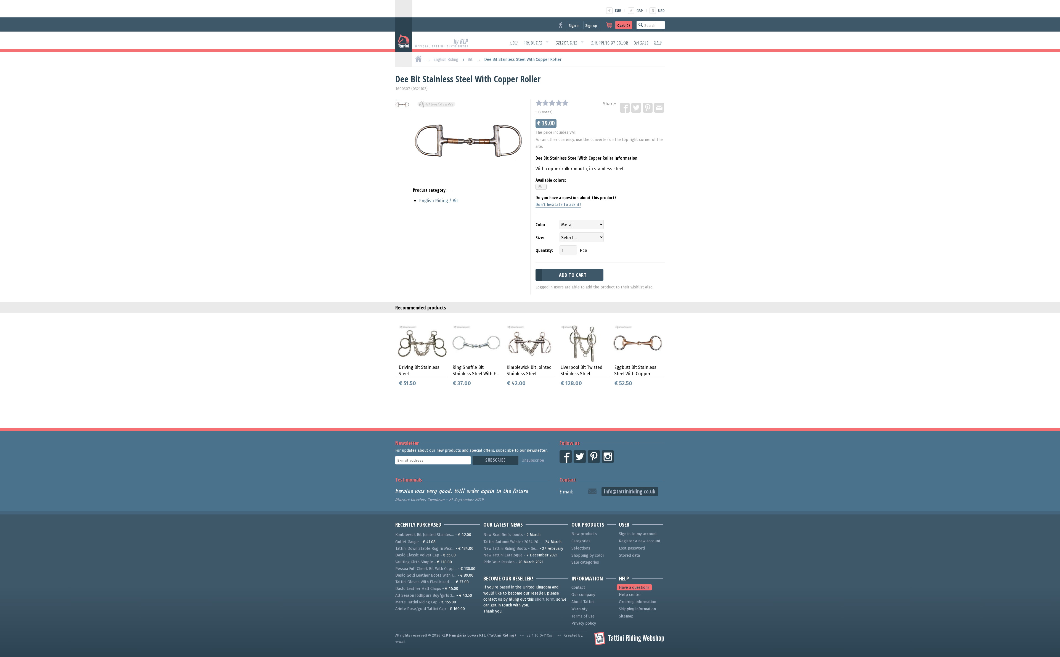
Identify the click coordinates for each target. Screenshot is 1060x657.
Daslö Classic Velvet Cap (417, 555)
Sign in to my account (638, 534)
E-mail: (566, 491)
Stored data (629, 555)
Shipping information (637, 609)
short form (544, 599)
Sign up (591, 25)
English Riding (445, 59)
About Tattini (582, 602)
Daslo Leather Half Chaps (418, 588)
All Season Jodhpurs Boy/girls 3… (425, 595)
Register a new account (640, 541)
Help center (630, 594)
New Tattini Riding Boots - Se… (510, 548)
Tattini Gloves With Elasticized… (423, 582)
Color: (541, 225)
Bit (470, 59)
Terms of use (583, 616)
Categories (580, 541)
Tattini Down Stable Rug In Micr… (424, 548)
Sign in (574, 25)
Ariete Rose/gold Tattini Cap (420, 608)
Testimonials (408, 479)
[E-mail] (659, 108)
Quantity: (544, 250)
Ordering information (637, 602)
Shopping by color (609, 43)
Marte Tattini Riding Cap (416, 602)
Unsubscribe (532, 460)
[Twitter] (636, 108)
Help (657, 43)
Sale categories (585, 562)
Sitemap (626, 616)
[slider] (552, 102)
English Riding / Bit (438, 200)
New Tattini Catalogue (503, 555)
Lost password (632, 548)
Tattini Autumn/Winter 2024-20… (512, 542)
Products (532, 43)
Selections (566, 43)
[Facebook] (625, 108)
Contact (568, 479)
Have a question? (634, 587)
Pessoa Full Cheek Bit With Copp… (426, 568)
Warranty (579, 609)
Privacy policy (583, 623)
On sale (640, 43)
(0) (623, 25)
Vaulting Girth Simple (414, 562)
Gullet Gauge (407, 542)
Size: (540, 238)
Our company (583, 594)
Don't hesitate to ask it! (558, 204)
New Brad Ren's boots (503, 534)
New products (584, 534)
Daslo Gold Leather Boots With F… (425, 575)
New (514, 43)
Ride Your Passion (499, 562)
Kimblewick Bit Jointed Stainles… (424, 534)
